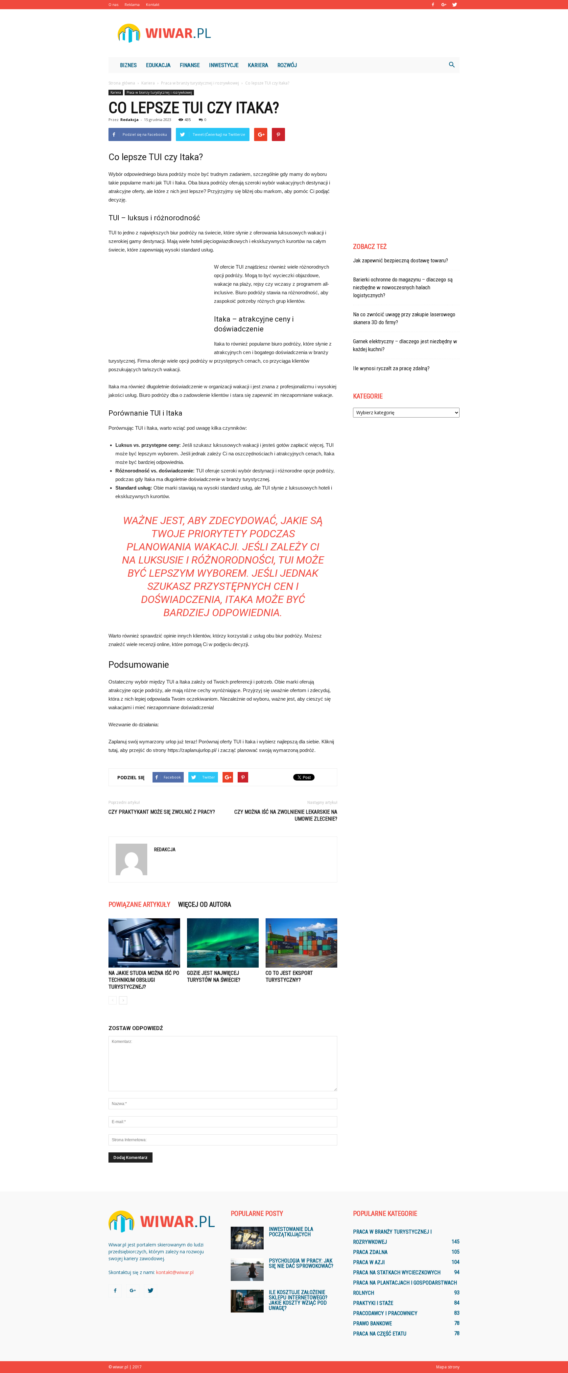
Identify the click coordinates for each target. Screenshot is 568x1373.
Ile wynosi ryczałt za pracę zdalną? (391, 368)
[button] (452, 65)
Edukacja (158, 65)
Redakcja (129, 119)
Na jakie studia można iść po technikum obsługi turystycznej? (143, 980)
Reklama (132, 4)
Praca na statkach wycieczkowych (396, 1272)
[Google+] (444, 4)
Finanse (190, 65)
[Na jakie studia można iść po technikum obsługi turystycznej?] (144, 943)
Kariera (258, 65)
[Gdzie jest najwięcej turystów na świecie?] (223, 943)
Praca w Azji (369, 1262)
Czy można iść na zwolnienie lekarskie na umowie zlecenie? (285, 815)
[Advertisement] (340, 33)
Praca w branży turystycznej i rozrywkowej (159, 92)
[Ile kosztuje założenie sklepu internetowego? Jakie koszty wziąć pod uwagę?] (247, 1301)
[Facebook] (433, 4)
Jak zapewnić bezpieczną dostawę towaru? (400, 260)
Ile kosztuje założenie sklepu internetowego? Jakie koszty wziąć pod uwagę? (298, 1300)
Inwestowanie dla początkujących (291, 1232)
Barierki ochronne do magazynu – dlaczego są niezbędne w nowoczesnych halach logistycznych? (403, 287)
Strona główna (121, 83)
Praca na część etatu (379, 1334)
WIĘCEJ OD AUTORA (204, 904)
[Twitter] (455, 4)
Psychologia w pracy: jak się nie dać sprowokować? (301, 1263)
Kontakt (152, 4)
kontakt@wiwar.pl (175, 1272)
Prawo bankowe (372, 1323)
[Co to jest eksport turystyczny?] (301, 943)
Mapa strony (448, 1367)
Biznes (128, 65)
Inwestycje (224, 65)
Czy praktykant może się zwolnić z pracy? (161, 812)
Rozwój (287, 65)
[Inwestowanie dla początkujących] (247, 1238)
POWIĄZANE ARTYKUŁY (139, 904)
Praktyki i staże (373, 1303)
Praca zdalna (370, 1252)
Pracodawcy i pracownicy (385, 1313)
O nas (113, 4)
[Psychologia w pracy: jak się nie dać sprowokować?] (247, 1269)
